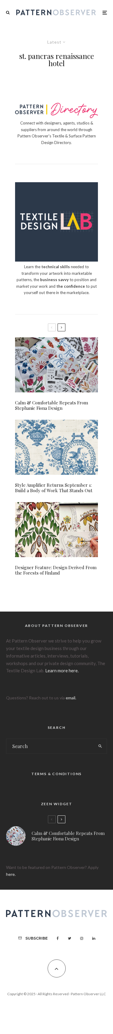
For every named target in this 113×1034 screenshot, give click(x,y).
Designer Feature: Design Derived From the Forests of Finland (55, 570)
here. (11, 874)
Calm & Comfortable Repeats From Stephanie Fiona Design (51, 405)
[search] (100, 746)
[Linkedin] (94, 938)
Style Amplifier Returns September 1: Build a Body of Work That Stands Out (54, 487)
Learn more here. (62, 670)
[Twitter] (69, 938)
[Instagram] (82, 938)
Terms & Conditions (56, 774)
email (70, 697)
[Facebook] (57, 938)
